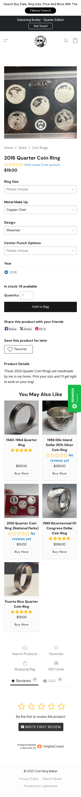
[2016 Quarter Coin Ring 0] (40, 102)
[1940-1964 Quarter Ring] (21, 418)
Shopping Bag (24, 669)
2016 (13, 272)
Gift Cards (56, 669)
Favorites (56, 654)
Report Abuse (52, 778)
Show (74, 398)
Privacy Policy (29, 778)
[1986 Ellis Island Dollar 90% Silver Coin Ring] (59, 418)
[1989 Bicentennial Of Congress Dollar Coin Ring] (59, 501)
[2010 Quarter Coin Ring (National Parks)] (21, 501)
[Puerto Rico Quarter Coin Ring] (21, 579)
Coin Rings (40, 148)
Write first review (42, 727)
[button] (40, 10)
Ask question (51, 164)
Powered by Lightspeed (40, 786)
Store (22, 148)
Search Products (24, 654)
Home (8, 148)
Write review (32, 164)
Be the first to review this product (40, 717)
